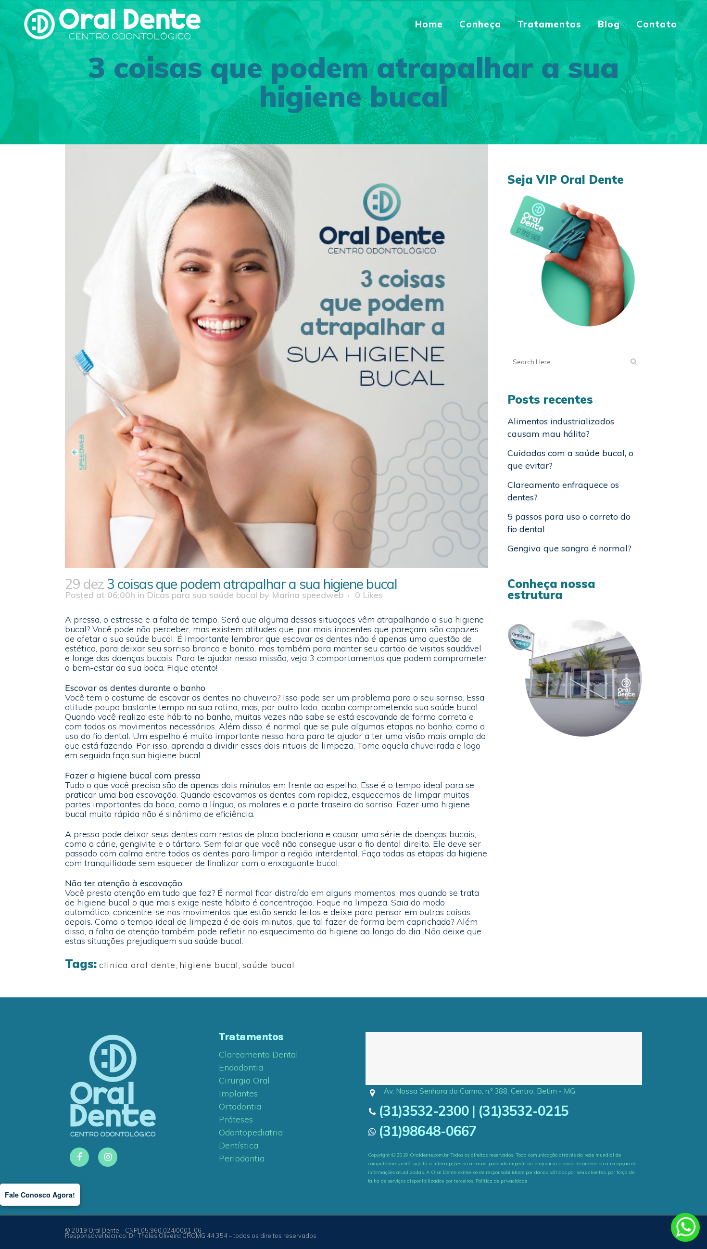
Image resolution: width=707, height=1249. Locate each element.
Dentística (238, 1145)
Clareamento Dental (258, 1054)
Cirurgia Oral (244, 1080)
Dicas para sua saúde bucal (202, 594)
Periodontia (242, 1158)
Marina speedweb (307, 594)
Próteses (236, 1119)
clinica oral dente (137, 964)
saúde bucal (268, 964)
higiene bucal (209, 964)
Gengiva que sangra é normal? (569, 548)
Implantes (238, 1093)
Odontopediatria (251, 1132)
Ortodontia (240, 1106)
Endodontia (241, 1067)
